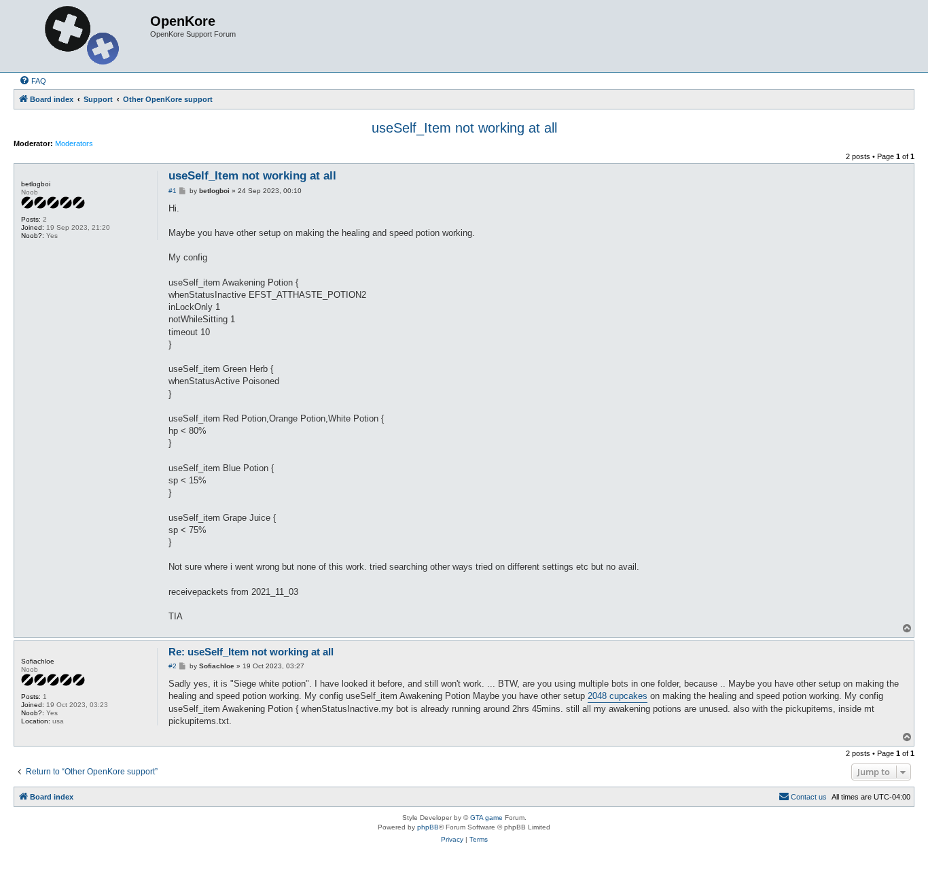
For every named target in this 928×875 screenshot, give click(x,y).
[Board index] (83, 36)
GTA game (486, 817)
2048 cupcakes (617, 696)
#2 (172, 666)
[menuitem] (32, 81)
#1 (172, 190)
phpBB (428, 827)
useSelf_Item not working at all (464, 127)
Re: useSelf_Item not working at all (251, 651)
